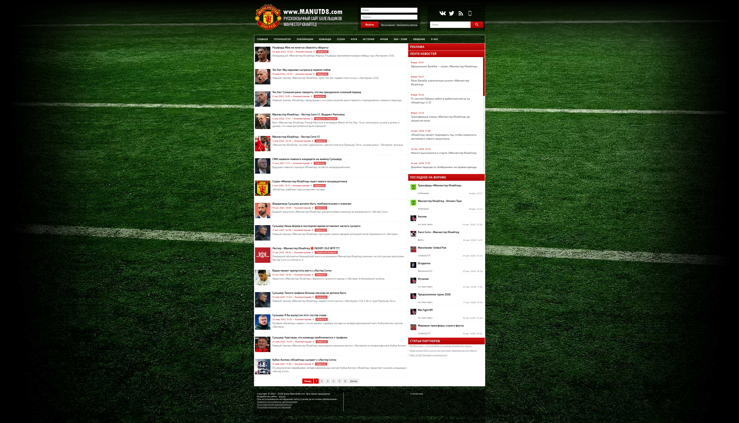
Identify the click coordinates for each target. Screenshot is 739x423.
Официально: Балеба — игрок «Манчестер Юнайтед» (444, 66)
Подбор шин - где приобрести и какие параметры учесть (440, 345)
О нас (434, 39)
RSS (460, 13)
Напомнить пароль (407, 24)
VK (442, 13)
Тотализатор (282, 39)
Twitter (451, 13)
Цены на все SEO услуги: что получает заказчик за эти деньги (443, 350)
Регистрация (388, 24)
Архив (384, 39)
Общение (419, 39)
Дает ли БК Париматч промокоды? (428, 355)
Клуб (354, 39)
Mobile (470, 13)
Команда (325, 39)
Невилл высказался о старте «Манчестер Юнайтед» (444, 152)
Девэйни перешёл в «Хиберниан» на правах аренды (444, 167)
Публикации (305, 39)
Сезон (341, 39)
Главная (262, 39)
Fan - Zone (400, 39)
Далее (353, 381)
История (368, 39)
